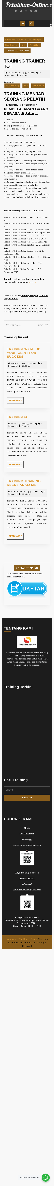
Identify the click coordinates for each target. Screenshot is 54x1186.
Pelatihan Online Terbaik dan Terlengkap (23, 39)
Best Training (11, 45)
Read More (16, 401)
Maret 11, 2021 (18, 424)
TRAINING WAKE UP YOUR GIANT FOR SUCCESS (23, 352)
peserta (33, 282)
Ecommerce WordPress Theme (21, 939)
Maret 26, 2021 (16, 73)
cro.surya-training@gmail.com (27, 845)
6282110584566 (27, 834)
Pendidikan (35, 45)
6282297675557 (27, 878)
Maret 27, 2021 (18, 363)
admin (31, 73)
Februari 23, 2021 (19, 492)
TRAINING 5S (18, 417)
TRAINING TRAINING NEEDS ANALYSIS (24, 483)
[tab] (22, 23)
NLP (23, 45)
